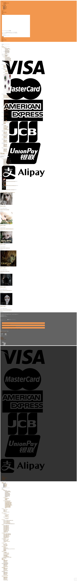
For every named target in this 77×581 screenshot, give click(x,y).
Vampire (14, 192)
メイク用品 (5, 117)
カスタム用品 (5, 118)
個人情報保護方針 (4, 477)
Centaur (1, 192)
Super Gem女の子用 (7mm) (7, 534)
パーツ (3, 64)
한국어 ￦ (5, 6)
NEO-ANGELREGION (5, 563)
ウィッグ (3, 519)
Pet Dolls (6, 53)
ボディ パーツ (5, 65)
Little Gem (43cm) (7, 50)
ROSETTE (5, 4)
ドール (3, 46)
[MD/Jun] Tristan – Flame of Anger (4, 271)
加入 (2, 11)
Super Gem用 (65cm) (6, 525)
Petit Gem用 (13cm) (6, 102)
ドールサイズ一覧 (6, 126)
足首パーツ (5, 66)
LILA (2, 147)
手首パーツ (5, 510)
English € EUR (5, 144)
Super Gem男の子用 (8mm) (7, 533)
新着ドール (5, 47)
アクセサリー (4, 173)
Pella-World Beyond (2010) (8, 60)
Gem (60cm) (6, 49)
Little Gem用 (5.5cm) (6, 535)
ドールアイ (3, 68)
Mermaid (9, 192)
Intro (2, 1)
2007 (5, 63)
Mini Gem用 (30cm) (6, 101)
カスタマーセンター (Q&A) (7, 557)
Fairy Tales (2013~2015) (7, 160)
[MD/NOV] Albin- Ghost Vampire (4, 209)
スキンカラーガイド (6, 553)
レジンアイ (6, 515)
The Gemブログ (5, 121)
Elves (4, 192)
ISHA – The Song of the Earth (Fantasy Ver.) (6, 290)
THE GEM (5, 2)
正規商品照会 (5, 128)
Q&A (2, 13)
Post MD (6, 55)
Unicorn (11, 192)
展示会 (6, 499)
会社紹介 (5, 549)
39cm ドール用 (6, 540)
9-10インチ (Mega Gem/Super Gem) (8, 520)
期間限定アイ (7, 71)
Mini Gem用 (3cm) (6, 110)
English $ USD (5, 148)
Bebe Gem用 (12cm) (6, 103)
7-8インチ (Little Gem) (6, 96)
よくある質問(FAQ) (6, 556)
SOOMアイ (5, 69)
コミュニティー (4, 119)
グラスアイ (6, 73)
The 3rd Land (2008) (7, 62)
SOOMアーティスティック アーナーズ (9, 548)
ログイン (3, 10)
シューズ (3, 106)
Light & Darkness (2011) (7, 162)
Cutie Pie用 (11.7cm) (6, 530)
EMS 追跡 (1, 337)
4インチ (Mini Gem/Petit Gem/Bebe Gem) (9, 523)
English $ (5, 484)
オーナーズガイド (6, 127)
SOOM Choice (7, 498)
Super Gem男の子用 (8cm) (7, 107)
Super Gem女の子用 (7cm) (7, 108)
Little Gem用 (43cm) (6, 100)
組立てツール (5, 544)
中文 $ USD (5, 133)
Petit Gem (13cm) (7, 495)
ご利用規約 (3, 478)
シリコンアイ (7, 514)
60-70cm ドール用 (6, 539)
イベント (3, 167)
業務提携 (5, 123)
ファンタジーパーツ (6, 67)
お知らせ (5, 120)
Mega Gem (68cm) (7, 48)
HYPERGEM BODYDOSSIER (6, 324)
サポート (3, 124)
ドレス (3, 98)
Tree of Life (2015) (7, 57)
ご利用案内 (5, 125)
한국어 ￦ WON (5, 146)
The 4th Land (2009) (6, 164)
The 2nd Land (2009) (7, 61)
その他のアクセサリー (6, 114)
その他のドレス (5, 105)
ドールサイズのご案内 (3, 339)
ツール (3, 116)
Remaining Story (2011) (8, 59)
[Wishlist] (0, 205)
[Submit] (2, 47)
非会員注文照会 (4, 12)
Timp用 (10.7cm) (6, 531)
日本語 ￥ (3, 5)
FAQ (2, 40)
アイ (4, 72)
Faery (6, 192)
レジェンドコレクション (5, 158)
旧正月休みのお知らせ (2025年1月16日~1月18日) (9, 326)
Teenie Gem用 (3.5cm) (6, 109)
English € (5, 7)
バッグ (4, 115)
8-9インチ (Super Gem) (6, 95)
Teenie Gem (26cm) (7, 51)
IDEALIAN (5, 3)
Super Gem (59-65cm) (8, 491)
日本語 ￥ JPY (5, 132)
